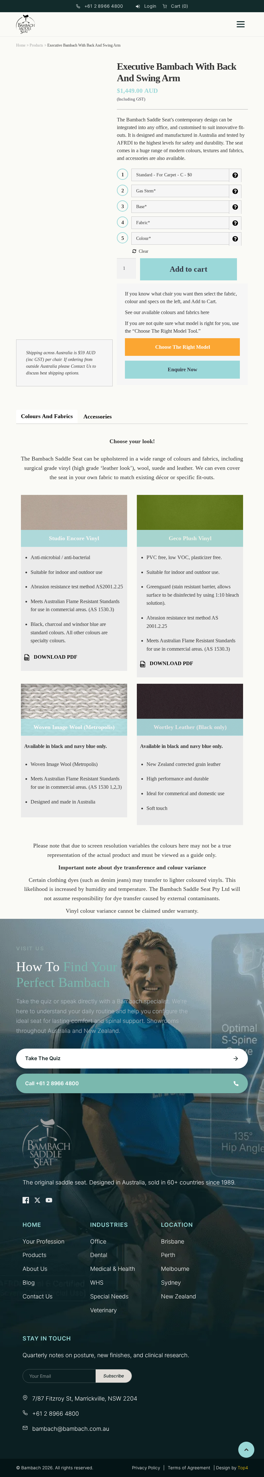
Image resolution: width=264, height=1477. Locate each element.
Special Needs (109, 1296)
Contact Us (81, 366)
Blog (29, 1282)
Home (20, 45)
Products (36, 45)
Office (98, 1241)
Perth (168, 1255)
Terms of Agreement (189, 1467)
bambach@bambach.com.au (70, 1428)
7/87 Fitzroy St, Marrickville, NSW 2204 (84, 1398)
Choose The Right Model (182, 347)
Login (150, 6)
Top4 (243, 1467)
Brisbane (172, 1241)
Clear (143, 251)
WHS (96, 1282)
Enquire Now (182, 369)
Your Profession (43, 1241)
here (205, 312)
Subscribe (113, 1375)
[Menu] (240, 24)
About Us (35, 1268)
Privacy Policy (146, 1467)
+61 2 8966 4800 (103, 6)
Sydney (171, 1282)
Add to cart (188, 269)
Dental (98, 1255)
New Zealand (178, 1296)
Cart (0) (179, 6)
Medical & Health (112, 1268)
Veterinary (103, 1310)
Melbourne (175, 1268)
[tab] (47, 416)
